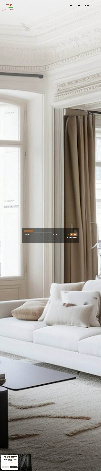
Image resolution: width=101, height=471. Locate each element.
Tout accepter (14, 467)
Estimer (47, 230)
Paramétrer (6, 467)
